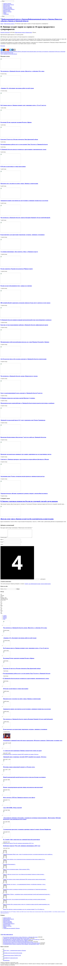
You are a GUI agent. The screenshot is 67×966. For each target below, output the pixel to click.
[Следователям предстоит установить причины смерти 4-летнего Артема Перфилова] (6, 826)
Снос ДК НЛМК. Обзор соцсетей (12, 807)
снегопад (25, 911)
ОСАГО (22, 911)
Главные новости (7, 917)
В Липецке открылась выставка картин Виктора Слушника (18, 398)
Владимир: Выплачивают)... (9, 864)
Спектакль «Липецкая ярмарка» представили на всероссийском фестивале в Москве (25, 459)
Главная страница (7, 3)
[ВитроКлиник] (3, 959)
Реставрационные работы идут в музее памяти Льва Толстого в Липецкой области (24, 144)
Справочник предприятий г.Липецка (11, 928)
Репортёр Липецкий (5, 32)
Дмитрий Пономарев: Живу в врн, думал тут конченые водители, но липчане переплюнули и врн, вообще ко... (28, 854)
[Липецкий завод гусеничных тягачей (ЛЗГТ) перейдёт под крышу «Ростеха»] (21, 754)
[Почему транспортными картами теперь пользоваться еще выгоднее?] (6, 784)
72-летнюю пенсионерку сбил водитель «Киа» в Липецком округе (19, 251)
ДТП (4, 911)
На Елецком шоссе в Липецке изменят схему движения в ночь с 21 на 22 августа (23, 105)
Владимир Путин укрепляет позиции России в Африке (16, 122)
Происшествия (6, 5)
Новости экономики (7, 8)
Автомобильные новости (8, 9)
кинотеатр (39, 911)
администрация (46, 911)
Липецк (2, 911)
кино (20, 911)
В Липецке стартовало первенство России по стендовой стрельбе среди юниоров (29, 501)
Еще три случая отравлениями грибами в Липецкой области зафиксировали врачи (24, 325)
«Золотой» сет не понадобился (9, 53)
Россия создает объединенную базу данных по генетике (16, 285)
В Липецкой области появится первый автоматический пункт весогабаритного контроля (26, 320)
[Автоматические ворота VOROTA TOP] (3, 954)
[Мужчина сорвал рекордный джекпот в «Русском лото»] (6, 764)
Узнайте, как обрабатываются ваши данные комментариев (38, 583)
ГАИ (5, 911)
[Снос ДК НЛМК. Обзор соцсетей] (6, 805)
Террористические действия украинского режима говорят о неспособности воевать (24, 493)
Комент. (5, 617)
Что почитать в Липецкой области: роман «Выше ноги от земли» (19, 376)
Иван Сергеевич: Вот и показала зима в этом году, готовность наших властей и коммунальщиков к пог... (26, 904)
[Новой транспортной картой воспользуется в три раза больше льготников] (6, 774)
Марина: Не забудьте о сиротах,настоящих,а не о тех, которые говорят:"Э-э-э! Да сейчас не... (23, 909)
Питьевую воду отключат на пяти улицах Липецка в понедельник (19, 183)
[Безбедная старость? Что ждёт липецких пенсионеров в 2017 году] (18, 843)
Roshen (56, 911)
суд (52, 911)
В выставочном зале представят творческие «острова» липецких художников (22, 234)
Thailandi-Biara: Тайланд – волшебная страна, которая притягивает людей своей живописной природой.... (26, 894)
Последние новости (8, 934)
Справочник (6, 14)
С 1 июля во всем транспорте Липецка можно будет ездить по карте (22, 750)
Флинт (43, 911)
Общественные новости (8, 4)
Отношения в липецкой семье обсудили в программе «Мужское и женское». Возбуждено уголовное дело (32, 740)
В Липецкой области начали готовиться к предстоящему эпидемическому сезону (23, 149)
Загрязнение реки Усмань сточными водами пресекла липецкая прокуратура (23, 476)
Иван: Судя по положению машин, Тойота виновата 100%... (16, 869)
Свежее (4, 615)
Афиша (4, 12)
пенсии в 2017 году (6, 912)
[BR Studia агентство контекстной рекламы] (3, 951)
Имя (2, 539)
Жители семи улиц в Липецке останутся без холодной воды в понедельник (27, 519)
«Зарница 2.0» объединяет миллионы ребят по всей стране (17, 88)
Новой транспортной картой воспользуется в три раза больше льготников (24, 777)
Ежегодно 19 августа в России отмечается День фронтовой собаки (19, 139)
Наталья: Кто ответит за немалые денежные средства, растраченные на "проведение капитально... (25, 889)
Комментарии (29, 32)
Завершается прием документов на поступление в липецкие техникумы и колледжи (24, 200)
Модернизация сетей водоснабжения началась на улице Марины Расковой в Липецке (25, 342)
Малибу (18, 911)
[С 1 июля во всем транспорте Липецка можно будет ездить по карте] (6, 748)
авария (7, 911)
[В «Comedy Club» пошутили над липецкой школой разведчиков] (6, 837)
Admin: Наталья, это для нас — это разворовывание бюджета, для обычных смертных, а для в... (24, 884)
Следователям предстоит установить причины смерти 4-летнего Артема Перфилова (27, 829)
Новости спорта (6, 10)
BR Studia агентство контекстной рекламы (12, 952)
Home (2, 23)
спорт (54, 911)
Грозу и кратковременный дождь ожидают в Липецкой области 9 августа (21, 393)
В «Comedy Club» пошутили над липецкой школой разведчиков (21, 839)
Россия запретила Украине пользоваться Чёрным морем (17, 268)
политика (59, 911)
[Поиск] (1, 1)
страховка (36, 911)
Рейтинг (5, 616)
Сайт (2, 544)
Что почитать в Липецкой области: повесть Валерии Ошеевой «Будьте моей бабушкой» (25, 217)
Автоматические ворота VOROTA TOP (12, 955)
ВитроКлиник (6, 960)
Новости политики (7, 7)
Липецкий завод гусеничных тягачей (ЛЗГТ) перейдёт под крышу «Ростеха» (24, 757)
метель (33, 911)
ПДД (12, 911)
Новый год (15, 911)
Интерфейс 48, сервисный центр (10, 957)
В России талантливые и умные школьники (13, 166)
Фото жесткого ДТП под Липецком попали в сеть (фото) (19, 797)
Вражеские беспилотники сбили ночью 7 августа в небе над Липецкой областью (23, 437)
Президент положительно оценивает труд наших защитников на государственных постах (26, 454)
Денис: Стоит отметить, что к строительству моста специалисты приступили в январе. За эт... (24, 859)
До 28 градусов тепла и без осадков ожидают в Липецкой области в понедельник (23, 359)
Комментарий (4, 537)
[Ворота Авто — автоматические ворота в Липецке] (3, 949)
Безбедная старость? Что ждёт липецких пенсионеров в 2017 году (21, 845)
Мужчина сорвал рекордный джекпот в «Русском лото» (19, 767)
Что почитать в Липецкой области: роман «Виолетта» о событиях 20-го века (22, 71)
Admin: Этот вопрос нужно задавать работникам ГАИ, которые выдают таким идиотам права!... (24, 879)
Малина (31, 911)
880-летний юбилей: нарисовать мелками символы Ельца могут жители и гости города (25, 302)
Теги (4, 619)
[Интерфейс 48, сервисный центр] (3, 956)
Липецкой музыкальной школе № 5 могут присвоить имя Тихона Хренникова (23, 420)
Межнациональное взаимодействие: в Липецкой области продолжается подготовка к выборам (27, 403)
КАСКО (50, 911)
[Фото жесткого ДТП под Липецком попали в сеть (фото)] (6, 795)
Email (2, 541)
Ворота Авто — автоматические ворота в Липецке (14, 950)
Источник (3, 45)
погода (10, 911)
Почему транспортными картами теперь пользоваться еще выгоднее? (23, 787)
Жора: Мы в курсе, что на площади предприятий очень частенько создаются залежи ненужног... (24, 899)
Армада (28, 911)
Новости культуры (7, 11)
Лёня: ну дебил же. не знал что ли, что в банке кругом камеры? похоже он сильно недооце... (23, 874)
